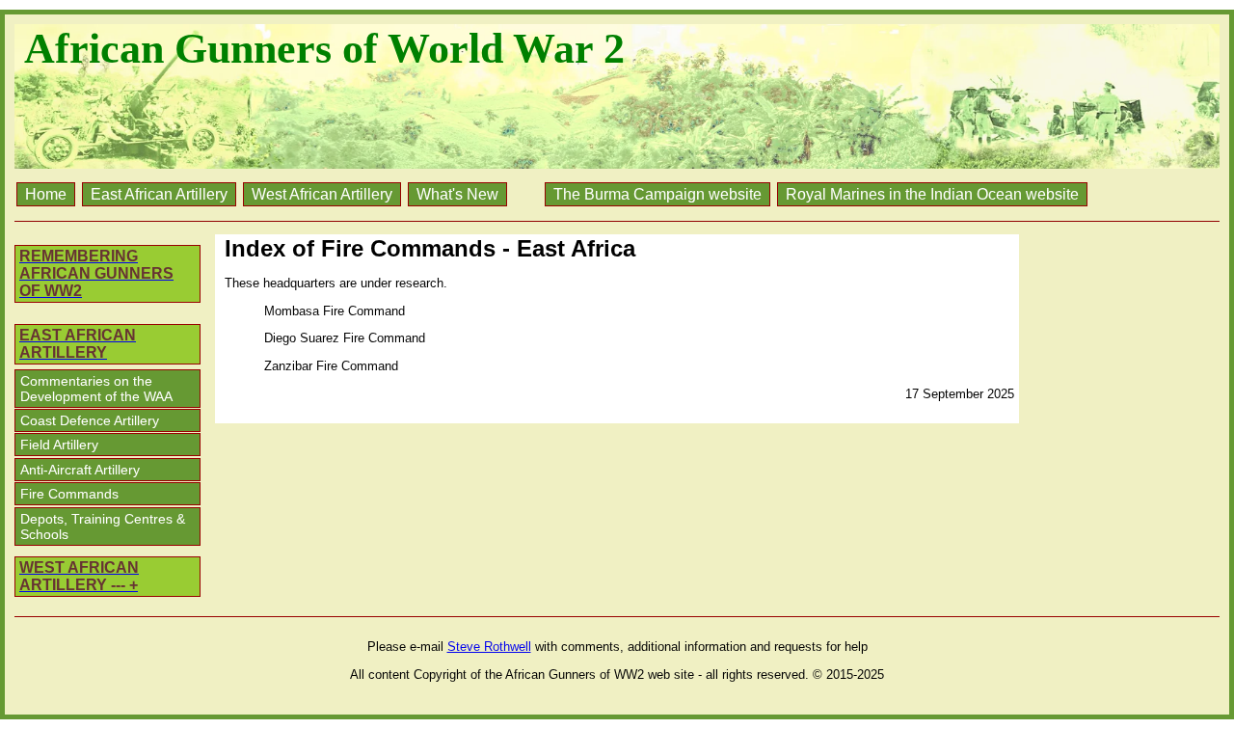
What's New (457, 194)
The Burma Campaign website (657, 194)
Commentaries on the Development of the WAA (96, 388)
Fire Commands (69, 493)
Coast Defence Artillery (89, 420)
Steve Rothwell (489, 646)
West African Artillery (322, 194)
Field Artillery (59, 444)
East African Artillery (159, 194)
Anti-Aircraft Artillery (80, 469)
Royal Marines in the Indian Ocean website (932, 194)
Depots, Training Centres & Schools (102, 526)
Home (46, 194)
